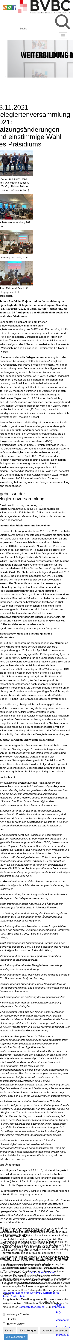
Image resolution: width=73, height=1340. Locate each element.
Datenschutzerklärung (32, 1306)
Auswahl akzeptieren (54, 1330)
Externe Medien (16, 1323)
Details (9, 1330)
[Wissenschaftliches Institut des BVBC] (5, 8)
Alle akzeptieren (15, 1336)
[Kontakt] (5, 3)
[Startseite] (44, 12)
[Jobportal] (14, 3)
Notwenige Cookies (18, 1314)
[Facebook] (14, 8)
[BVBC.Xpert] (9, 8)
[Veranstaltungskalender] (9, 3)
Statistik (11, 1318)
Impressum (59, 1306)
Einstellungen (28, 1330)
